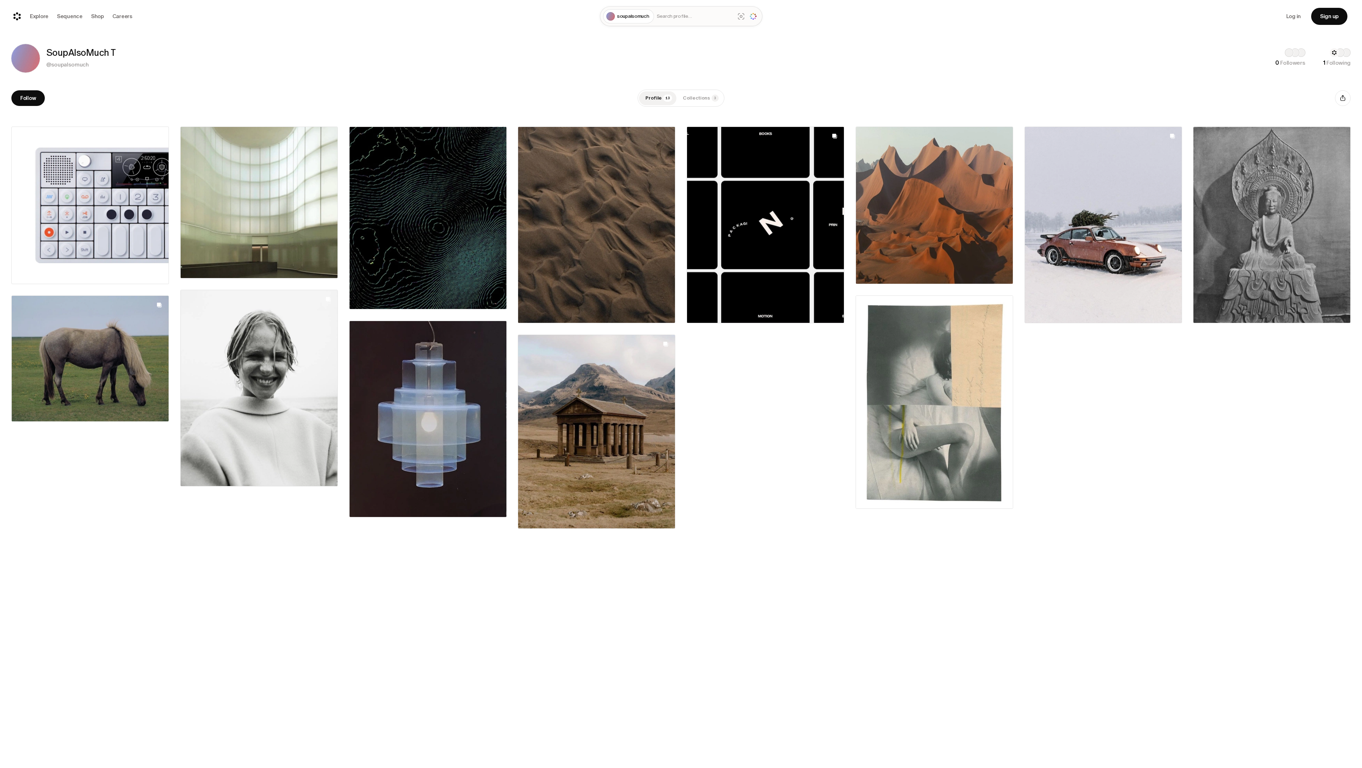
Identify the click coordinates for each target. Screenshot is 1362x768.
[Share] (1343, 98)
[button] (25, 58)
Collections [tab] (699, 98)
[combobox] (694, 17)
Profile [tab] (657, 98)
